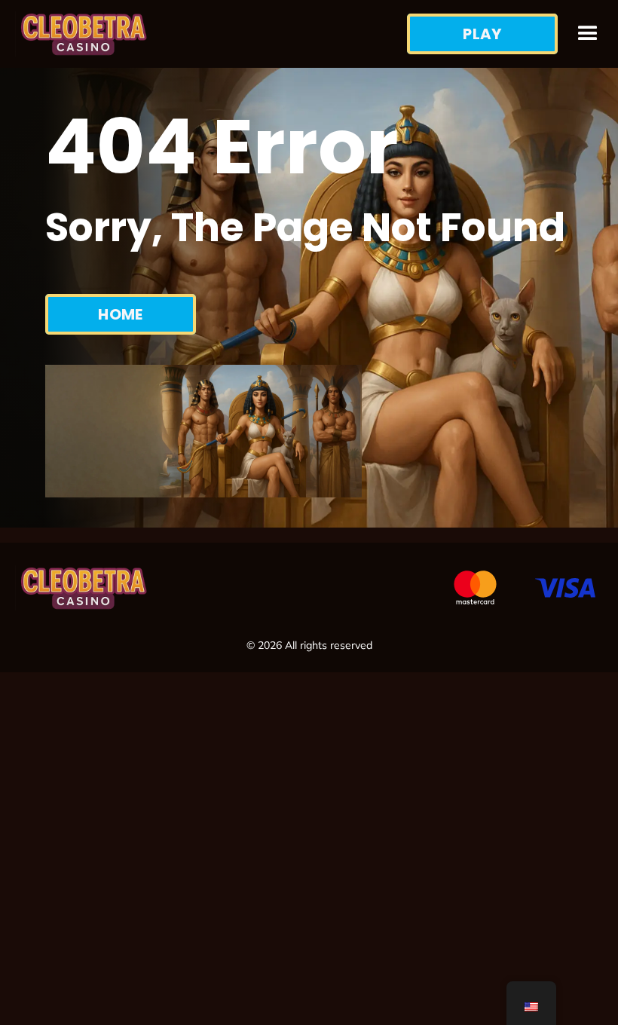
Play (482, 33)
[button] (588, 34)
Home (120, 314)
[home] (211, 34)
